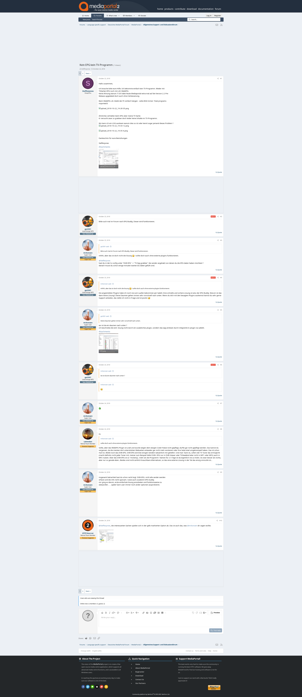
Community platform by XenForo (151, 694)
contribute (180, 8)
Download (139, 676)
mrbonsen (87, 253)
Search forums (97, 19)
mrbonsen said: (106, 284)
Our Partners (140, 683)
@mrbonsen (192, 525)
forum (218, 8)
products (168, 8)
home (160, 8)
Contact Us (139, 679)
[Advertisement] (150, 45)
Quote (219, 172)
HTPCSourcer (88, 533)
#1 (221, 79)
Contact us (189, 651)
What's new (113, 16)
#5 (221, 310)
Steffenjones (85, 69)
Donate (143, 16)
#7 (221, 403)
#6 (221, 365)
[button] (119, 15)
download (192, 8)
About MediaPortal (142, 668)
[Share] (217, 78)
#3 (221, 240)
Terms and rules (200, 651)
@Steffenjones (104, 260)
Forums (99, 16)
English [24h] (96, 651)
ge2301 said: (105, 246)
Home (86, 16)
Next (87, 73)
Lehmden (88, 441)
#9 (221, 472)
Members (128, 16)
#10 (220, 521)
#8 (221, 429)
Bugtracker (139, 672)
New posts (86, 19)
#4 (221, 278)
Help (209, 651)
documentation (206, 8)
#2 (221, 217)
